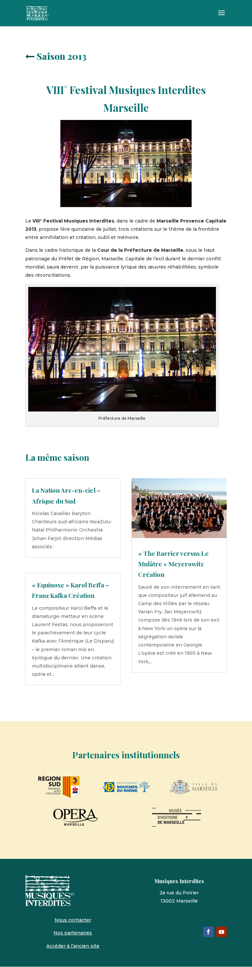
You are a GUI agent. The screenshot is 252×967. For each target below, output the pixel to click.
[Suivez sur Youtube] (221, 932)
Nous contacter (72, 920)
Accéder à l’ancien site (72, 946)
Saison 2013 (61, 56)
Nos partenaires (72, 933)
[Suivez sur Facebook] (208, 932)
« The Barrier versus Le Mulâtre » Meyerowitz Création (173, 564)
